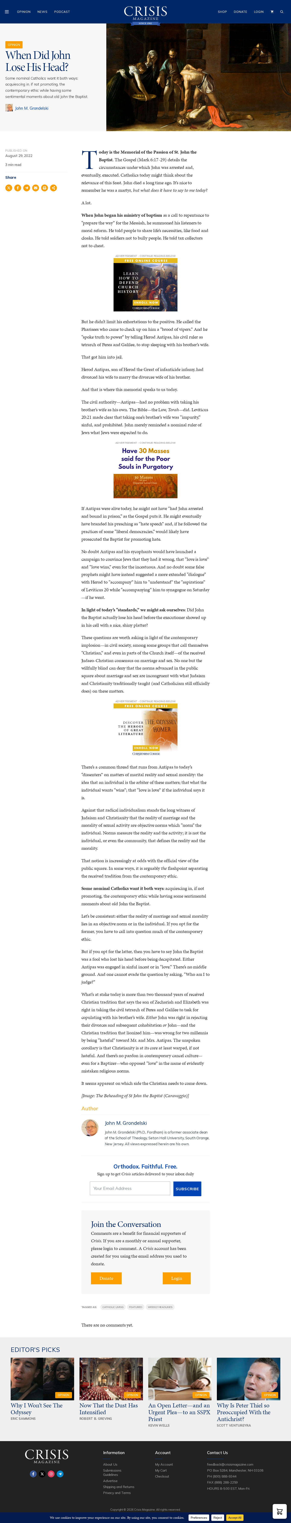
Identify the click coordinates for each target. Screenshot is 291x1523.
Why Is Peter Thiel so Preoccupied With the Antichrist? (243, 1412)
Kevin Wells (159, 1425)
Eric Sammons (23, 1419)
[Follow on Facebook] (33, 1474)
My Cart (161, 1470)
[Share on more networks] (53, 188)
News (42, 12)
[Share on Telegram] (26, 188)
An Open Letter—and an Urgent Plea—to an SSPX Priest (179, 1412)
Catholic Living (113, 1307)
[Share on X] (8, 188)
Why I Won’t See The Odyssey (36, 1408)
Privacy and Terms (117, 1493)
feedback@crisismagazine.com (230, 1464)
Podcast (62, 12)
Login (259, 12)
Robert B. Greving (95, 1419)
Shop (222, 12)
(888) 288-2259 (226, 1482)
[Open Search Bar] (282, 11)
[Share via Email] (35, 188)
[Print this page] (44, 188)
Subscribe (187, 1188)
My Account (164, 1464)
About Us (110, 1464)
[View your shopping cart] (272, 11)
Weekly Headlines (160, 1307)
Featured (135, 1307)
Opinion (24, 12)
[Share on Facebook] (17, 188)
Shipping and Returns (118, 1487)
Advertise (110, 1481)
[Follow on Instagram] (51, 1474)
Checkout (162, 1476)
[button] (280, 1511)
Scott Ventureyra (234, 1425)
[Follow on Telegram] (60, 1474)
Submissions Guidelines (112, 1472)
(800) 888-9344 (224, 1476)
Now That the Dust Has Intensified (108, 1408)
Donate (240, 12)
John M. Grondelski (31, 108)
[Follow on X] (42, 1474)
